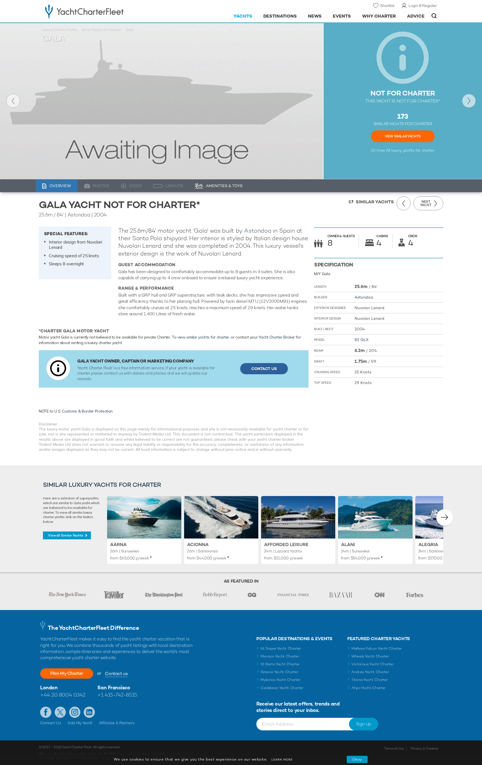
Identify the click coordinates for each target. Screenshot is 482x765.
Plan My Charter (66, 673)
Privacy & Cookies (424, 748)
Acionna (198, 544)
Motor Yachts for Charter (100, 29)
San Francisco (113, 687)
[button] (444, 517)
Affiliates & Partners (116, 722)
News (315, 16)
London (48, 687)
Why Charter (379, 16)
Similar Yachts (375, 202)
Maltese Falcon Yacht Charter (376, 648)
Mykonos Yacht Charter (280, 679)
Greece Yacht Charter (279, 671)
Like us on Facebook (45, 712)
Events (342, 16)
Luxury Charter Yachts (59, 29)
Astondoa (257, 230)
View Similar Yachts (403, 136)
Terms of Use (394, 748)
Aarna (118, 544)
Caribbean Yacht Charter (282, 687)
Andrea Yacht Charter (370, 671)
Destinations (280, 16)
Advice (416, 16)
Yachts (242, 16)
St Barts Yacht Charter (280, 664)
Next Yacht (469, 101)
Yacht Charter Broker (277, 337)
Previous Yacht (13, 101)
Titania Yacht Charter (369, 679)
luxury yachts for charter (412, 150)
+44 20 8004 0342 (62, 695)
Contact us (116, 673)
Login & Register (423, 5)
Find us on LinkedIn (89, 712)
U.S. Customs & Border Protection (83, 411)
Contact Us (264, 368)
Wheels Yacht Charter (370, 656)
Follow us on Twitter (60, 712)
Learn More (282, 759)
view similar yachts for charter (203, 337)
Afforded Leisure (286, 544)
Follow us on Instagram (74, 712)
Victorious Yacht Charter (372, 664)
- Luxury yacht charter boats (102, 11)
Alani (348, 544)
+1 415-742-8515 (117, 695)
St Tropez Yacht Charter (281, 648)
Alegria (428, 544)
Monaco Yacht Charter (280, 656)
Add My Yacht (80, 722)
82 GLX (361, 339)
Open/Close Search (434, 15)
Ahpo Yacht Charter (368, 687)
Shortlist (387, 5)
